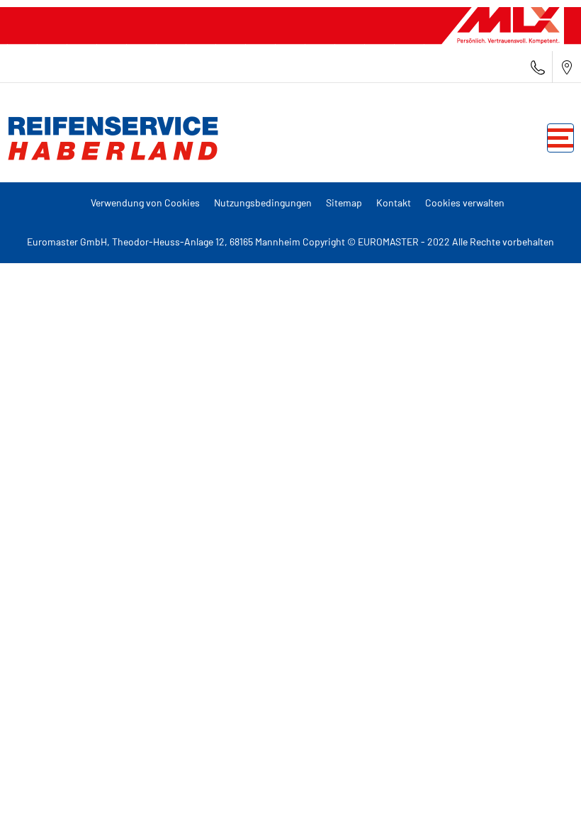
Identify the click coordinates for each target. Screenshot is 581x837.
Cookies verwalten (464, 202)
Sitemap (344, 202)
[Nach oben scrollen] (544, 807)
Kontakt (393, 202)
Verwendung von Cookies (145, 202)
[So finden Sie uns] (567, 67)
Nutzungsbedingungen (263, 202)
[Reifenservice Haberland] (110, 138)
